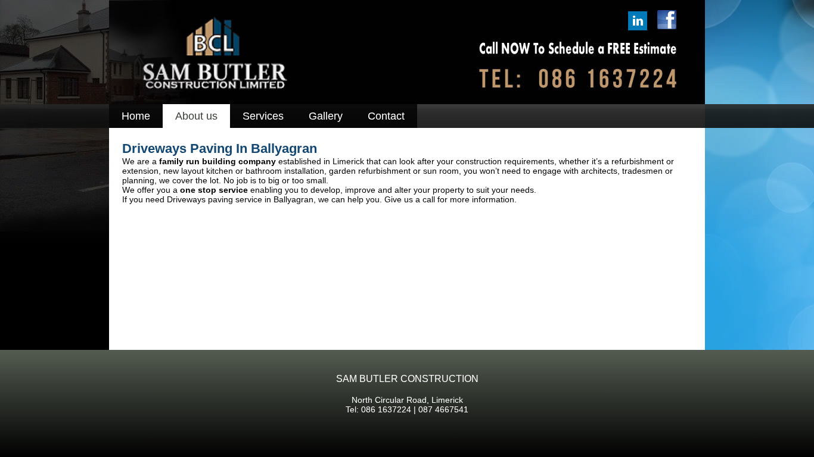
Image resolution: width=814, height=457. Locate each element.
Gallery (326, 116)
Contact (386, 116)
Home (136, 116)
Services (263, 116)
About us (196, 116)
